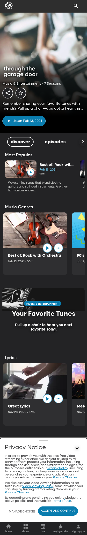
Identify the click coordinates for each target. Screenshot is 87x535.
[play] (30, 172)
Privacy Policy (57, 468)
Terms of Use (61, 501)
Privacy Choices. (65, 477)
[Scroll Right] (83, 142)
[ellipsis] (58, 248)
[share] (7, 93)
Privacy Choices (17, 492)
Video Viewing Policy (37, 486)
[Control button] (77, 449)
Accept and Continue (58, 511)
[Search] (76, 6)
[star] (20, 93)
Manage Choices (22, 511)
